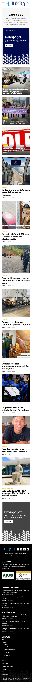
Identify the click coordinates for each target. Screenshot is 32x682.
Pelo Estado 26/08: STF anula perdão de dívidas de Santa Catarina (16, 493)
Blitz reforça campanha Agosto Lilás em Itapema (14, 597)
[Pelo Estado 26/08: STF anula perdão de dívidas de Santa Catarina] (16, 471)
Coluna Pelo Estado (7, 488)
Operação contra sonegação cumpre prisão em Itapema (15, 366)
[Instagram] (21, 549)
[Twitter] (24, 549)
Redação (4, 197)
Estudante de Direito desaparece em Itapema (14, 450)
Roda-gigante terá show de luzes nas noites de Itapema (16, 192)
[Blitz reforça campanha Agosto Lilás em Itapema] (16, 111)
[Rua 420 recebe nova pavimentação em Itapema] (16, 303)
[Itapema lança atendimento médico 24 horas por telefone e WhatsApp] (16, 81)
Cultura (4, 405)
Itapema (5, 85)
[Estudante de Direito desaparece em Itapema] (16, 430)
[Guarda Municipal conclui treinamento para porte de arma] (16, 259)
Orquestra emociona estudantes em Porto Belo (15, 408)
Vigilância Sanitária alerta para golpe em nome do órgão (15, 604)
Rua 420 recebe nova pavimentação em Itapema (16, 323)
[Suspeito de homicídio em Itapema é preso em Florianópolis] (16, 215)
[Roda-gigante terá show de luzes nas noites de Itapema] (16, 171)
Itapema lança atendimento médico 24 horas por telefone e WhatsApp (15, 591)
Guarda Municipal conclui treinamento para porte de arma (16, 280)
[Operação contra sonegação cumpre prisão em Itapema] (16, 344)
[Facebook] (18, 549)
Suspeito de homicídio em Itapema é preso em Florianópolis (15, 236)
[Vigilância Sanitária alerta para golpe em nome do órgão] (16, 141)
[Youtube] (28, 549)
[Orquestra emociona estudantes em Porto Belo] (16, 388)
